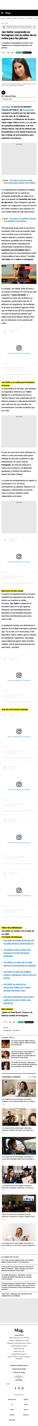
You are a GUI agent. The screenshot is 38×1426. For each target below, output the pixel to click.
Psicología (29, 18)
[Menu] (3, 13)
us (12, 1404)
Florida (3, 18)
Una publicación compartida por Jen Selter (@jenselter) (20, 374)
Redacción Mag (10, 96)
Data (25, 1404)
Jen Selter (16, 1030)
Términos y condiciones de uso (19, 1365)
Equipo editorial (19, 1335)
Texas (15, 18)
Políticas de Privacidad (19, 1369)
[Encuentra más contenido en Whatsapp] (12, 52)
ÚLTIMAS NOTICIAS (10, 1257)
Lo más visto (8, 1037)
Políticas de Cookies (19, 1372)
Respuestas (12, 1399)
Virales (12, 1415)
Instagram (7, 1030)
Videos (26, 1399)
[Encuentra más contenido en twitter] (8, 52)
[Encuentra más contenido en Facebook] (3, 52)
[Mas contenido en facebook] (15, 1388)
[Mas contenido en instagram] (22, 1388)
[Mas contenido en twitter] (19, 1388)
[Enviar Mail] (2, 96)
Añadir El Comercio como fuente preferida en (19, 27)
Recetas (26, 1415)
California (9, 18)
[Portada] (19, 1333)
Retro (26, 1410)
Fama (12, 1410)
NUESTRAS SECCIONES (19, 1394)
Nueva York (21, 18)
